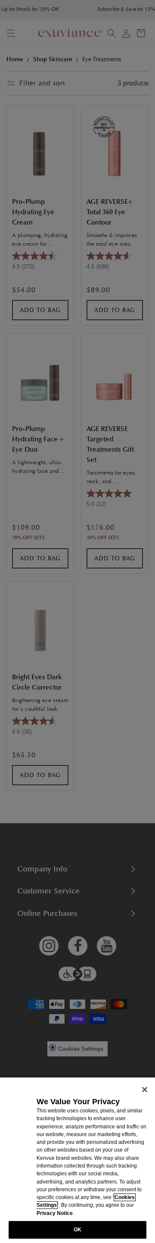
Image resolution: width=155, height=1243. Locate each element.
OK (77, 1230)
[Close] (144, 1089)
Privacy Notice (55, 1213)
